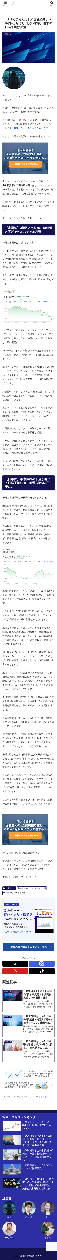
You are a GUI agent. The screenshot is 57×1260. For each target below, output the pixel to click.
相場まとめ (10, 888)
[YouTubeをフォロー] (15, 971)
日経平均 (9, 893)
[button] (51, 707)
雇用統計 (21, 893)
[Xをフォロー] (15, 964)
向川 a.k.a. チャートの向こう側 (33, 888)
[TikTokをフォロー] (42, 971)
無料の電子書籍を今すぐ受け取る (28, 947)
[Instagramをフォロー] (42, 964)
